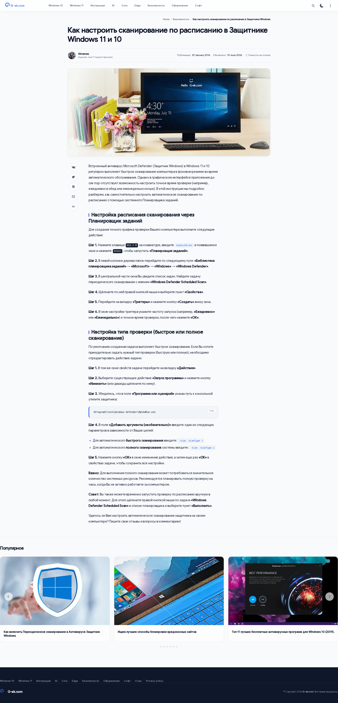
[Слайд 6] (177, 647)
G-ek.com (308, 691)
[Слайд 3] (167, 647)
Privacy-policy (154, 680)
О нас (138, 680)
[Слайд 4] (170, 647)
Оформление (180, 5)
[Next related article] (329, 596)
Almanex (83, 53)
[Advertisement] (247, 216)
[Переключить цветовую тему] (321, 5)
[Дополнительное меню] (330, 5)
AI (113, 5)
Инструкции (97, 5)
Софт (198, 5)
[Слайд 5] (174, 647)
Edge (137, 5)
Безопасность (156, 5)
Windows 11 (76, 5)
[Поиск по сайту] (313, 5)
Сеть (124, 5)
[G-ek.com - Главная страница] (21, 5)
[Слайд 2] (164, 647)
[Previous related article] (8, 596)
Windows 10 (56, 5)
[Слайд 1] (161, 647)
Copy (211, 411)
